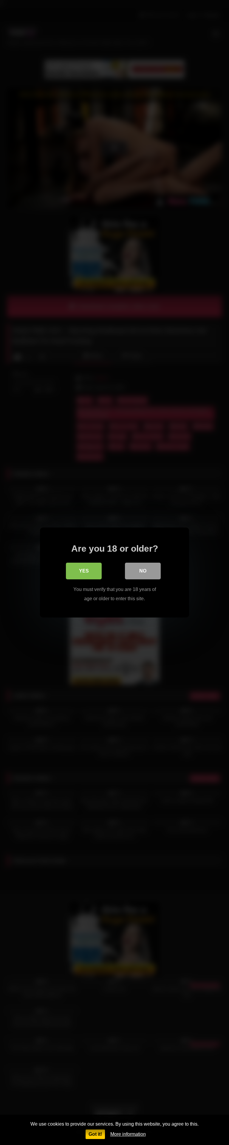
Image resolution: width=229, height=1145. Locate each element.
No (142, 570)
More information (128, 1134)
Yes (84, 570)
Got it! (95, 1134)
